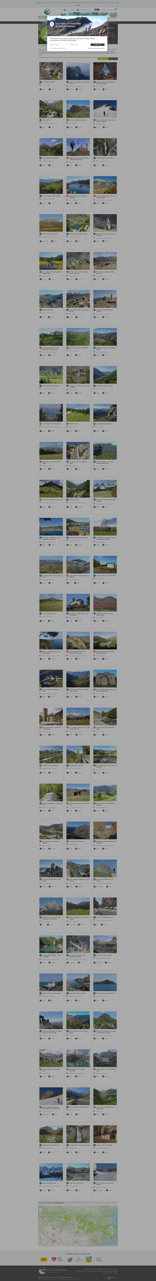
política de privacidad (61, 48)
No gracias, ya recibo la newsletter (96, 48)
